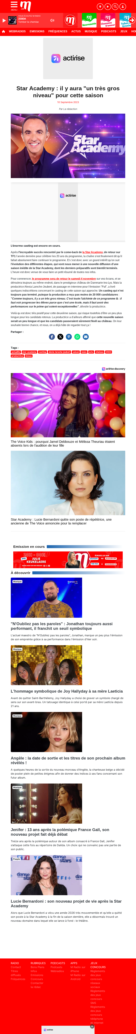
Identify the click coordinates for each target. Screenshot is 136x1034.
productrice (17, 356)
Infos (34, 971)
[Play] (5, 21)
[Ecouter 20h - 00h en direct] (68, 559)
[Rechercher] (115, 6)
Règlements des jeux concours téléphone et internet (97, 1014)
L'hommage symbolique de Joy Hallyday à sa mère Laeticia (67, 691)
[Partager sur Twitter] (59, 338)
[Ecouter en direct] (107, 6)
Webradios (17, 31)
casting (42, 352)
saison (76, 352)
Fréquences (57, 31)
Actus (76, 31)
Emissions (37, 31)
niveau (28, 356)
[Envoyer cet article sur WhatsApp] (76, 338)
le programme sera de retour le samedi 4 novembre (64, 278)
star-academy (29, 352)
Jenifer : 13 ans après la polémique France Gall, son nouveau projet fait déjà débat (60, 832)
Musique (91, 31)
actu (91, 352)
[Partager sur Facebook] (51, 338)
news (84, 352)
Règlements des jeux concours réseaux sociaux (97, 979)
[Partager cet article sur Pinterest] (68, 338)
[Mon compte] (122, 6)
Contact (16, 967)
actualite (16, 352)
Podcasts (108, 31)
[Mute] (52, 20)
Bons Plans (37, 967)
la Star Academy (92, 252)
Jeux (123, 31)
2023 (108, 352)
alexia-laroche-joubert (59, 352)
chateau (99, 352)
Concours (37, 979)
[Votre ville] (100, 6)
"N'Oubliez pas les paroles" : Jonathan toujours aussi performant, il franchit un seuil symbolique (62, 626)
